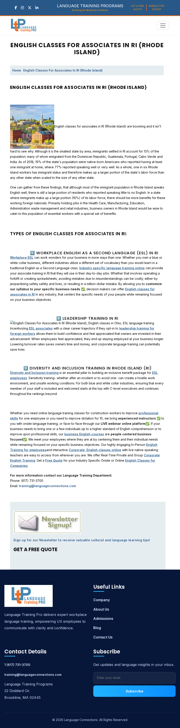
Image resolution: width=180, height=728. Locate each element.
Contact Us (103, 637)
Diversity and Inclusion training (34, 373)
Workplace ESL (21, 257)
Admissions (103, 618)
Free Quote (54, 460)
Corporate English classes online (95, 450)
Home (16, 70)
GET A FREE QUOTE (137, 8)
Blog (97, 628)
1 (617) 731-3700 (17, 665)
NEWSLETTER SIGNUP (156, 8)
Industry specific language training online (112, 268)
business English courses (84, 434)
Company (101, 600)
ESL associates (41, 328)
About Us (101, 609)
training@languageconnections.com (32, 674)
